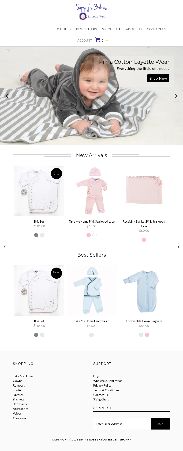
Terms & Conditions (106, 390)
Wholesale (111, 29)
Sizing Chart (101, 399)
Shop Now (158, 78)
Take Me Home (23, 376)
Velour (17, 413)
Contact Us (156, 29)
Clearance (19, 418)
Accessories (20, 409)
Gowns (17, 381)
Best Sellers (86, 29)
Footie (17, 390)
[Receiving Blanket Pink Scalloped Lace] (144, 191)
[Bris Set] (39, 191)
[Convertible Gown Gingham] (144, 291)
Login (96, 376)
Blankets (18, 399)
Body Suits (20, 404)
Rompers (19, 385)
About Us (134, 29)
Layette (61, 29)
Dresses (18, 395)
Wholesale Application (108, 381)
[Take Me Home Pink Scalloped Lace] (92, 191)
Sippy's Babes (88, 439)
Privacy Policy (102, 385)
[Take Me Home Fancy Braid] (92, 291)
